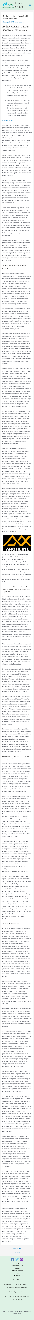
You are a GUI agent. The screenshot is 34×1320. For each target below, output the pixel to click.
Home (17, 1263)
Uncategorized (7, 22)
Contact (17, 1276)
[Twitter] (17, 1259)
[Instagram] (21, 1259)
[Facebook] (12, 1259)
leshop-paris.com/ (7, 120)
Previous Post (17, 1248)
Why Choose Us (17, 1266)
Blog (17, 1273)
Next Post (17, 1252)
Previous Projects (17, 1271)
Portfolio (17, 1268)
